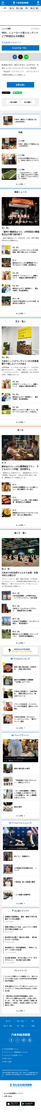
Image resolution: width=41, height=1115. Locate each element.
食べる (12, 8)
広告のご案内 (7, 1061)
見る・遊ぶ (19, 8)
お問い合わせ (7, 1058)
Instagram (23, 1040)
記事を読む (20, 85)
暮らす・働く (35, 8)
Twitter (17, 1040)
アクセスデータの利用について (12, 1055)
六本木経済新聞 (20, 2)
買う (27, 8)
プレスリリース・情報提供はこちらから (15, 1052)
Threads (29, 1040)
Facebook (11, 1040)
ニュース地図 (6, 28)
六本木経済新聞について (10, 1049)
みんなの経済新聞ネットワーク (20, 1085)
